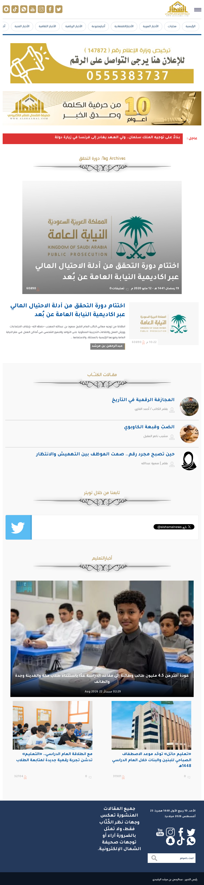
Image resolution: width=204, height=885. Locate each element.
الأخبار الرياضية (73, 26)
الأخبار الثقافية (47, 26)
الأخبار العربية (151, 26)
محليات (172, 26)
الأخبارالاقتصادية (124, 26)
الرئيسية (191, 26)
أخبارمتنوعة (98, 26)
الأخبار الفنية (22, 26)
